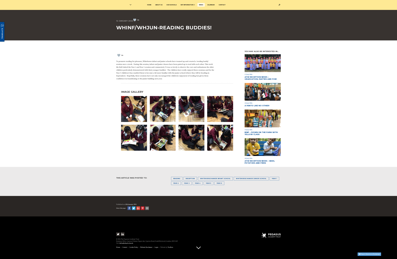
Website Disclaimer (146, 247)
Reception (190, 178)
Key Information (187, 5)
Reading (176, 178)
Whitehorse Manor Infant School (215, 178)
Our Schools (171, 5)
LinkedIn (122, 234)
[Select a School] (119, 5)
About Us (158, 5)
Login (156, 247)
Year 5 (208, 183)
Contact (222, 5)
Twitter (118, 234)
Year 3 (187, 183)
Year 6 (219, 183)
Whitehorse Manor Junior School (251, 178)
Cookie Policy (133, 247)
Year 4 (197, 183)
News (201, 5)
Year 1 (274, 178)
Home (149, 5)
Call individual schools (126, 243)
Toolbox (170, 247)
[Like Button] (134, 19)
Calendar (211, 5)
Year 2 (176, 183)
